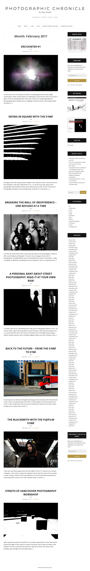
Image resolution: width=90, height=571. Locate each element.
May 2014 (71, 387)
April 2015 (71, 366)
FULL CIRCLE (72, 166)
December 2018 (73, 286)
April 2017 (71, 323)
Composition (72, 208)
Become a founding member (76, 171)
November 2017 (73, 310)
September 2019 (73, 271)
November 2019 (73, 268)
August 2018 (72, 294)
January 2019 (72, 284)
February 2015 (73, 370)
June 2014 (71, 385)
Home (19, 26)
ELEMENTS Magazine (66, 26)
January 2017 (72, 329)
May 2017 (71, 322)
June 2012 (71, 426)
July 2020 (71, 256)
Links (32, 26)
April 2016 (71, 346)
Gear (38, 26)
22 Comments (36, 357)
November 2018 (73, 288)
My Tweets (70, 145)
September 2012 (73, 422)
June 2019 (71, 275)
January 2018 (72, 307)
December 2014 (73, 374)
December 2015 (73, 353)
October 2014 (72, 377)
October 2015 (72, 357)
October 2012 (72, 420)
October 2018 (72, 290)
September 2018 (73, 292)
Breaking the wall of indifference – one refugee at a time (31, 204)
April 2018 (71, 301)
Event (70, 210)
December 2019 (73, 266)
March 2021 (72, 244)
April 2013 (71, 411)
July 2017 (71, 318)
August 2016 (72, 338)
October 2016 (72, 335)
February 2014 (73, 392)
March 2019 (72, 281)
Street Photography (74, 221)
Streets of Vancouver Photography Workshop (30, 492)
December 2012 (73, 418)
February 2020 (73, 262)
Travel (70, 225)
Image (70, 214)
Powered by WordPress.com (45, 567)
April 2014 (71, 388)
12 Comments (36, 210)
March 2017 (72, 325)
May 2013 (71, 409)
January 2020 (72, 264)
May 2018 (71, 299)
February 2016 (73, 349)
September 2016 (73, 336)
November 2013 (73, 398)
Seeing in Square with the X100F (31, 116)
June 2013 (71, 407)
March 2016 (72, 348)
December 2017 (73, 309)
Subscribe (77, 80)
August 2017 (72, 316)
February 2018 (73, 305)
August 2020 (72, 255)
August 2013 (72, 403)
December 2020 (73, 247)
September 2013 (73, 401)
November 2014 (73, 375)
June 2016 (71, 342)
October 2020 (72, 251)
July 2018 (71, 296)
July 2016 (71, 340)
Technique (72, 223)
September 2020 (73, 253)
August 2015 (72, 359)
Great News (72, 177)
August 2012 (72, 424)
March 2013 (72, 413)
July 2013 (71, 405)
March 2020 (72, 260)
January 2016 (72, 351)
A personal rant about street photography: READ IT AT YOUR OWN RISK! (31, 277)
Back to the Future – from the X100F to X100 (31, 350)
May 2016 (71, 344)
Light (70, 217)
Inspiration (72, 215)
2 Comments (35, 499)
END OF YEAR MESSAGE (75, 173)
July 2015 (71, 361)
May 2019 (71, 277)
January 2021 (72, 245)
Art (69, 206)
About (26, 26)
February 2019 (73, 283)
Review (71, 219)
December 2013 (73, 396)
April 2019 (71, 279)
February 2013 (73, 414)
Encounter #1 (31, 46)
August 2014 (72, 381)
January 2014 (72, 394)
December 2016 (73, 331)
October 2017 (72, 312)
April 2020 (71, 258)
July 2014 (71, 383)
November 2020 (73, 249)
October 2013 (72, 400)
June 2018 (71, 297)
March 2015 (72, 368)
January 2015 (72, 372)
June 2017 (71, 320)
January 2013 (72, 416)
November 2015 (73, 355)
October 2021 (72, 242)
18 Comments (35, 428)
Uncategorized (73, 227)
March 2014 (72, 390)
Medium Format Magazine (50, 26)
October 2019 (72, 270)
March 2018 (72, 303)
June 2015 (71, 362)
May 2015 (71, 364)
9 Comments (36, 121)
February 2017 (73, 327)
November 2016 (73, 333)
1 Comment (36, 51)
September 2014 (73, 379)
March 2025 (72, 240)
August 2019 (72, 273)
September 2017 (73, 314)
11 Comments (36, 285)
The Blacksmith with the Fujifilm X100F (30, 421)
